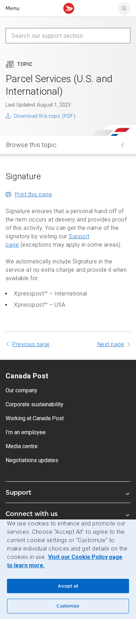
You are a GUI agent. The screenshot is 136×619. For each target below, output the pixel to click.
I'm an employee (26, 432)
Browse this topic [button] (31, 144)
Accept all (68, 586)
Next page (110, 344)
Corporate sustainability (34, 404)
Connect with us (32, 513)
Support (18, 492)
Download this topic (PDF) (44, 116)
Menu (13, 8)
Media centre (22, 446)
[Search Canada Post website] (124, 8)
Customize (67, 606)
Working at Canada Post (35, 418)
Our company (21, 390)
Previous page (31, 344)
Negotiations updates (32, 460)
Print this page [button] (33, 194)
